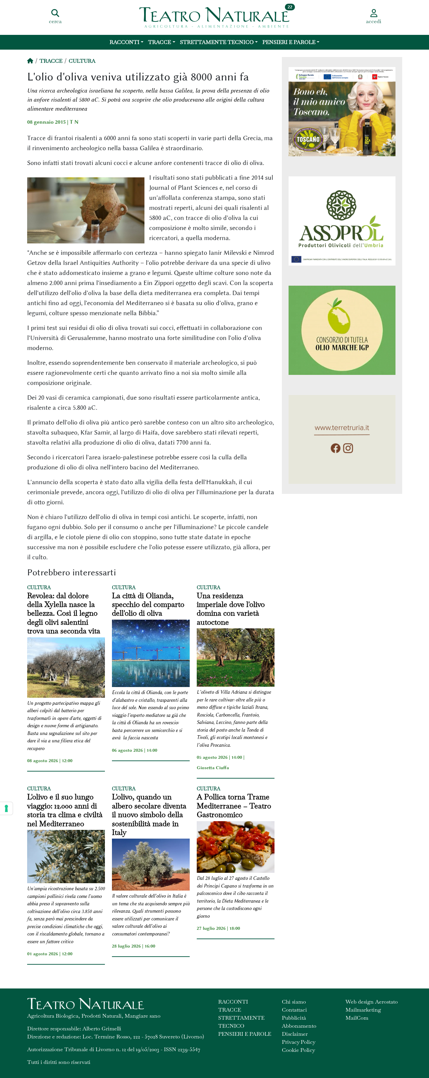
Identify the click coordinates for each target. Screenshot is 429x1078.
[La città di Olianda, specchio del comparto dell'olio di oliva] (151, 654)
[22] (214, 16)
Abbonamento (299, 1025)
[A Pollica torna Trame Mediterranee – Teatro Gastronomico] (235, 848)
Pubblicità (294, 1017)
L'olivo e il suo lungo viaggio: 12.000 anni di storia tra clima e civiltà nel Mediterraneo (65, 810)
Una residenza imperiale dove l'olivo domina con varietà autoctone (231, 609)
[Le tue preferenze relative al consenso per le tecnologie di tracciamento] (6, 808)
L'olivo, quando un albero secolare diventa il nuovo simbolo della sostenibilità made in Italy (149, 814)
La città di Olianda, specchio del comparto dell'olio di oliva (148, 604)
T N (74, 122)
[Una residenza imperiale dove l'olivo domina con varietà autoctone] (235, 658)
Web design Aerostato (372, 1001)
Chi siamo (294, 1001)
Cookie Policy (298, 1050)
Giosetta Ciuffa (213, 767)
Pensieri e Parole (288, 42)
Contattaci (294, 1009)
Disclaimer (295, 1033)
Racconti (124, 42)
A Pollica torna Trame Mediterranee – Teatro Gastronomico (234, 805)
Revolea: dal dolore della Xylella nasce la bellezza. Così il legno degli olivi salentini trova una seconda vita (63, 613)
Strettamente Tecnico (217, 42)
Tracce (159, 42)
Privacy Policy (298, 1041)
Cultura (82, 60)
